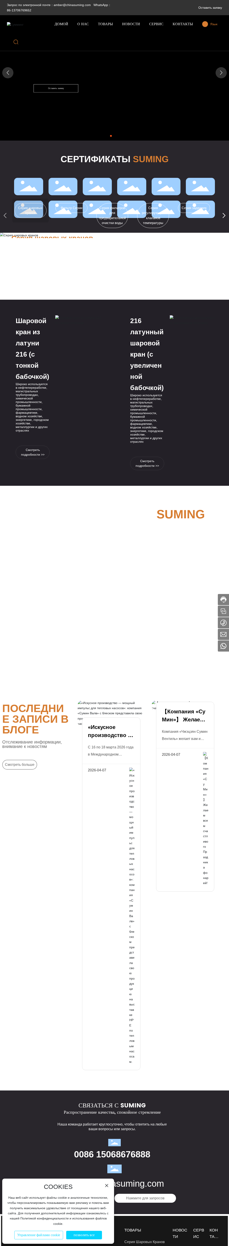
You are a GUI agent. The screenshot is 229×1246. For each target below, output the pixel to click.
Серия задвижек (194, 208)
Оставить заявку (210, 7)
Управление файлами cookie (38, 1235)
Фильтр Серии (71, 208)
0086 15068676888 (112, 1154)
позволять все (84, 1235)
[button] (111, 136)
